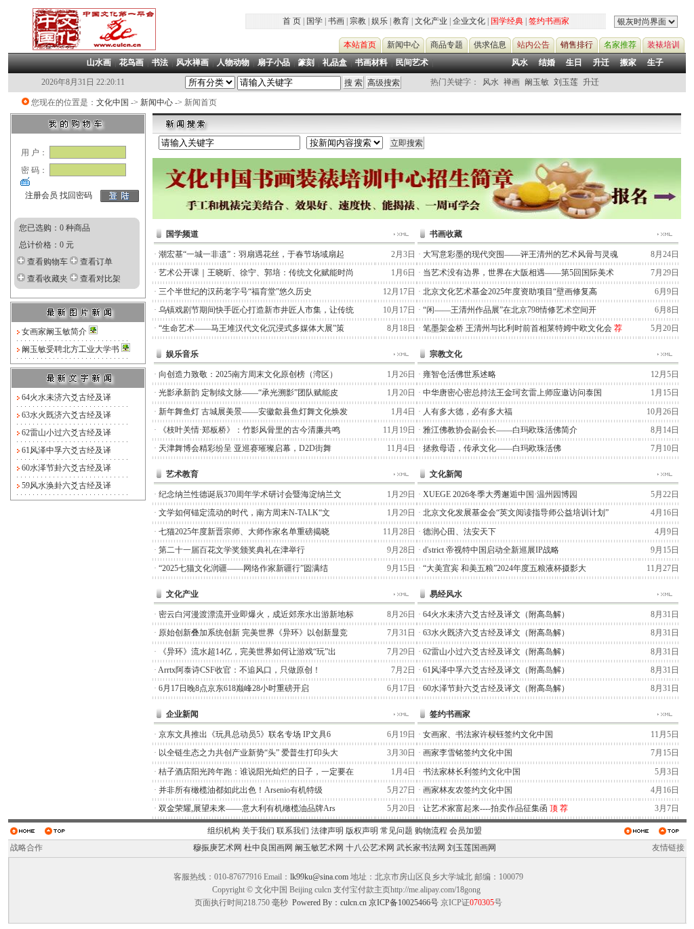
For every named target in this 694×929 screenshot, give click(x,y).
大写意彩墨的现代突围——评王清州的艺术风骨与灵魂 (520, 254)
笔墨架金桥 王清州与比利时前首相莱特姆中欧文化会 (517, 328)
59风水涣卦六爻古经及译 (66, 485)
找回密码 (76, 195)
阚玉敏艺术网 (319, 847)
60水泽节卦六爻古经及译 (66, 468)
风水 (520, 62)
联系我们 (293, 830)
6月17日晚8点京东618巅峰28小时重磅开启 (234, 688)
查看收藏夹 (47, 278)
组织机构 (223, 830)
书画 (336, 21)
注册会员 (41, 195)
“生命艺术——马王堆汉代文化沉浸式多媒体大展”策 (251, 328)
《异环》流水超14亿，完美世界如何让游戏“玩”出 (247, 651)
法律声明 (327, 830)
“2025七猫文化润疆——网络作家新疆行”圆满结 (243, 568)
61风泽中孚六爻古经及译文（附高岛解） (496, 670)
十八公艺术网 (370, 847)
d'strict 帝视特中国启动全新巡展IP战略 (491, 550)
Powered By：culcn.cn (329, 902)
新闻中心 (156, 102)
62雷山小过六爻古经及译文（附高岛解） (496, 651)
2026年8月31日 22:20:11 (83, 82)
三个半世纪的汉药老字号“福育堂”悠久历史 (235, 291)
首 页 (292, 21)
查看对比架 (100, 278)
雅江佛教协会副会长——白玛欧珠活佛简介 (500, 430)
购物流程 (431, 830)
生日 (574, 62)
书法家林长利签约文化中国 (471, 771)
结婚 (547, 62)
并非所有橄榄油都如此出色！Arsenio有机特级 (241, 790)
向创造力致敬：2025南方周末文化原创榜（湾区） (248, 374)
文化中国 (112, 102)
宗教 (358, 21)
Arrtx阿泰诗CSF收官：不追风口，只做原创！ (239, 670)
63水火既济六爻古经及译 (66, 415)
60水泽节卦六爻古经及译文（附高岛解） (496, 688)
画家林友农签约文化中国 (467, 790)
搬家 (628, 62)
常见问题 (396, 830)
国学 (314, 21)
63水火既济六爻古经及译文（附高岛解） (496, 632)
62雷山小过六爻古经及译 (66, 432)
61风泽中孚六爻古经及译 (66, 450)
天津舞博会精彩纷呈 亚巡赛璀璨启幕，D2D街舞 (245, 448)
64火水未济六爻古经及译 (66, 397)
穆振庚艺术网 (217, 847)
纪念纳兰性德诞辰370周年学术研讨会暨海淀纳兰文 (250, 494)
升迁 (601, 62)
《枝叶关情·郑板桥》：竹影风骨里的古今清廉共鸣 (249, 430)
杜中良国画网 (268, 847)
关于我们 (258, 830)
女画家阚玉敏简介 (55, 331)
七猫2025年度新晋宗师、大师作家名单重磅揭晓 (244, 531)
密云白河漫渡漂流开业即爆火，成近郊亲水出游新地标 (256, 614)
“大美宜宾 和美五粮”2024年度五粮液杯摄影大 (504, 568)
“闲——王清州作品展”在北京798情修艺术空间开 (509, 310)
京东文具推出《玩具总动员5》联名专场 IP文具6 (245, 734)
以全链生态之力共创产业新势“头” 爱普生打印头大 (248, 752)
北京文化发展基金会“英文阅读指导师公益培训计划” (516, 512)
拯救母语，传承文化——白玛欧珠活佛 (492, 448)
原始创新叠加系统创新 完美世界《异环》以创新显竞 (253, 632)
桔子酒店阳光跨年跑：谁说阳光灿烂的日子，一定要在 (256, 771)
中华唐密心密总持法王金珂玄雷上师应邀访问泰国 (512, 392)
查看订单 (96, 261)
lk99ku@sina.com (319, 877)
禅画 (512, 82)
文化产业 (431, 21)
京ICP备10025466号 (403, 902)
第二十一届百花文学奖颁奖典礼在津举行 (232, 550)
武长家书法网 (420, 847)
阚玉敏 (537, 82)
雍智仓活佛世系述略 (459, 374)
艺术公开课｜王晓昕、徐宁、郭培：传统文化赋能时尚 (256, 272)
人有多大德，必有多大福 (467, 411)
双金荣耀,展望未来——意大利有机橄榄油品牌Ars (247, 808)
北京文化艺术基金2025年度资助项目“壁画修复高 (510, 291)
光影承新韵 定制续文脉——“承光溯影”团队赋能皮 (248, 392)
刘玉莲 (566, 82)
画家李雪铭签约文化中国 (467, 752)
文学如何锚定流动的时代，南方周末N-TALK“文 (244, 512)
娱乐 (379, 21)
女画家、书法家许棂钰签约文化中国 (488, 734)
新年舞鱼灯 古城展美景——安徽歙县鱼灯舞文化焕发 (253, 411)
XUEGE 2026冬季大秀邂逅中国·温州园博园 (500, 494)
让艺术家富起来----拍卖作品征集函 (485, 808)
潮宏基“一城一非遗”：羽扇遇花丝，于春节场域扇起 (251, 254)
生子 (655, 62)
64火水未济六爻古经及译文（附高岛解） (496, 614)
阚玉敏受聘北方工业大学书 (71, 349)
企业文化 (469, 21)
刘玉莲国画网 (471, 847)
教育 (401, 21)
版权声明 (362, 830)
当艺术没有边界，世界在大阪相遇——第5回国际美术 (518, 272)
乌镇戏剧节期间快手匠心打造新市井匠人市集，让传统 (256, 310)
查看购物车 (47, 261)
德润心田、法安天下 (459, 531)
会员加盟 (465, 830)
